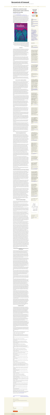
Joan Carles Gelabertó (35, 36)
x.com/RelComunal (33, 26)
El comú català (36, 34)
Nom (13, 407)
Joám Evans (35, 37)
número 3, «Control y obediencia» (24, 15)
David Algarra (32, 33)
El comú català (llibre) (20, 6)
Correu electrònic (14, 408)
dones (35, 34)
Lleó (35, 38)
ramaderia (32, 39)
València (33, 40)
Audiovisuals (26, 6)
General (18, 13)
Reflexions (19, 13)
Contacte (29, 6)
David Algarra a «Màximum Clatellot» (24, 396)
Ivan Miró (31, 36)
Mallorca (36, 38)
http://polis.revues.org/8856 (21, 392)
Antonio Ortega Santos (32, 30)
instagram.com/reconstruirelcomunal (34, 23)
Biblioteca (23, 6)
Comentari (14, 401)
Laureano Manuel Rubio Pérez (33, 38)
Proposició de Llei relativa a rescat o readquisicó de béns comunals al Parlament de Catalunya (34, 89)
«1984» (34, 200)
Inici (11, 6)
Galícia (32, 35)
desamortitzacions (33, 34)
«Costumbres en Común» (36, 104)
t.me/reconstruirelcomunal (34, 19)
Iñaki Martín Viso (33, 36)
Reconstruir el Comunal (15, 6)
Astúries (35, 30)
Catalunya (34, 31)
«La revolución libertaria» (35, 70)
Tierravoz (31, 40)
